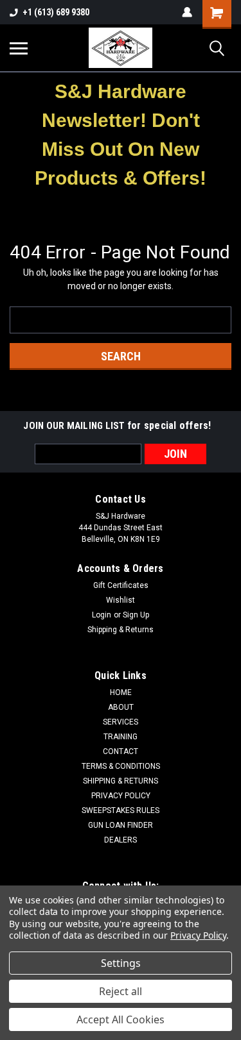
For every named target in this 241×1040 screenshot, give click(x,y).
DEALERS (120, 839)
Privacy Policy (198, 935)
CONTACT (120, 751)
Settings (121, 963)
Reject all (120, 991)
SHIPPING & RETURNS (120, 780)
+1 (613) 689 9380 (55, 12)
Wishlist (120, 600)
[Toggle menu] (19, 48)
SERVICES (120, 721)
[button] (121, 134)
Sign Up (136, 614)
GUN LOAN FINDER (120, 825)
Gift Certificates (120, 585)
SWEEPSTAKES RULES (120, 810)
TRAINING (120, 736)
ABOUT (121, 707)
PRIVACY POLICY (120, 795)
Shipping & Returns (120, 629)
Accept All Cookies (120, 1019)
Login (101, 614)
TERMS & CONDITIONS (121, 766)
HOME (121, 692)
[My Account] (187, 12)
